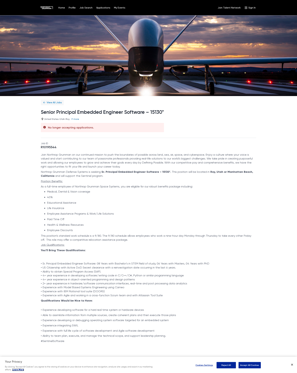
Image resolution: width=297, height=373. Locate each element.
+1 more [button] (75, 119)
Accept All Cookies (249, 365)
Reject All (226, 365)
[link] (46, 8)
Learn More (18, 370)
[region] (148, 365)
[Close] (292, 364)
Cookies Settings (204, 365)
